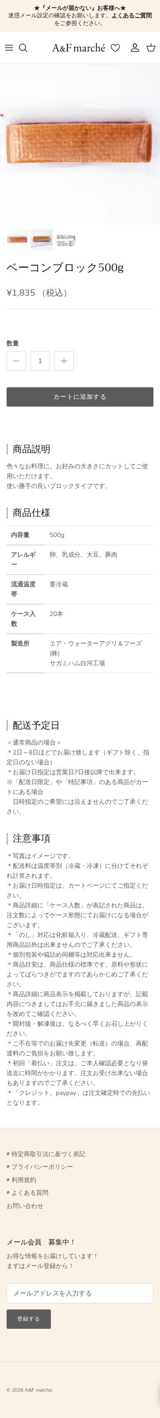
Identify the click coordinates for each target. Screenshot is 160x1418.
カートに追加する (80, 397)
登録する (28, 1319)
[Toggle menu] (9, 48)
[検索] (27, 48)
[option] (80, 144)
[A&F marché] (78, 48)
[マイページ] (133, 48)
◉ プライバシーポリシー (40, 1167)
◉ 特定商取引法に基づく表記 (46, 1154)
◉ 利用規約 (21, 1180)
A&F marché (38, 1390)
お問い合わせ (25, 1206)
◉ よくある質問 (27, 1193)
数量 (13, 343)
